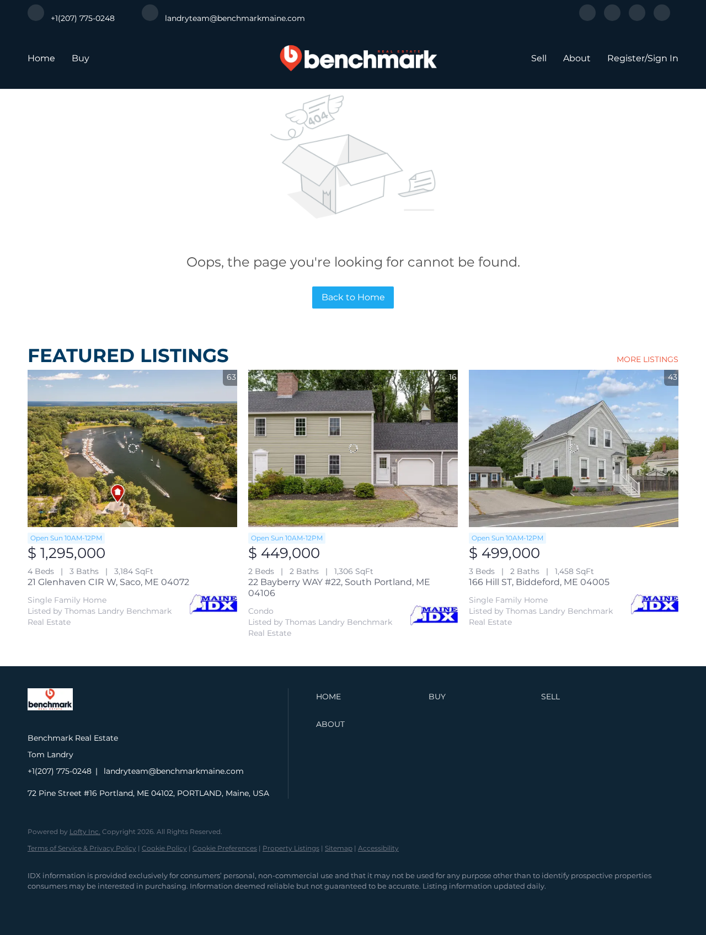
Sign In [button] (663, 58)
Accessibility (378, 848)
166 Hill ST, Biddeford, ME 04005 (539, 582)
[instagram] (637, 18)
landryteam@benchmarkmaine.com (174, 771)
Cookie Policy (164, 848)
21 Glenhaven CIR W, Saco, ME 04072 (108, 582)
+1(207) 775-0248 (60, 771)
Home (41, 58)
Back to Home (353, 297)
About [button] (577, 58)
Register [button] (626, 58)
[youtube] (662, 18)
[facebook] (587, 18)
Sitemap (338, 848)
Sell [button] (539, 58)
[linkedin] (612, 18)
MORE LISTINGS (647, 359)
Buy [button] (80, 58)
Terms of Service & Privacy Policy (82, 848)
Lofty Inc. (84, 831)
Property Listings (291, 848)
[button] (369, 696)
